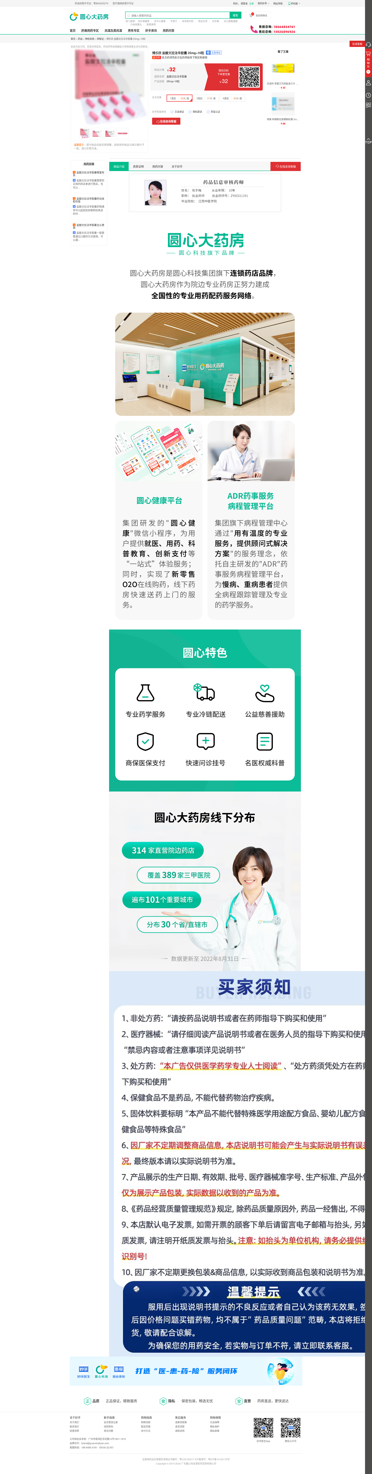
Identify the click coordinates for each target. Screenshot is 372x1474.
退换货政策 (181, 1422)
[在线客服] (368, 43)
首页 (73, 30)
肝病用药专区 (90, 30)
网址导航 (278, 3)
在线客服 (357, 44)
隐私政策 (214, 1430)
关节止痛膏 (160, 21)
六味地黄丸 (136, 24)
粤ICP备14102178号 (219, 1459)
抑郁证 (100, 38)
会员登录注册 (111, 1422)
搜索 (235, 15)
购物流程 (145, 1422)
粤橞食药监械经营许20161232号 (99, 3)
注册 (251, 3)
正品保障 (214, 1422)
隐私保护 (214, 1426)
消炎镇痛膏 (143, 21)
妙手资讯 (151, 30)
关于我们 (74, 1422)
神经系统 (89, 38)
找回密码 (108, 1426)
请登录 (244, 3)
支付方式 (145, 1430)
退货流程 (179, 1426)
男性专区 (134, 30)
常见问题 (108, 1430)
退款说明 (179, 1430)
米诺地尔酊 (188, 21)
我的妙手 (262, 3)
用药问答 (168, 30)
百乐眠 (215, 21)
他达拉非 (203, 21)
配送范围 (145, 1426)
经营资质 (74, 1430)
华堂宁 (173, 21)
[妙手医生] (89, 16)
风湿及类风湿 (113, 30)
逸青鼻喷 (151, 24)
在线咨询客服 (168, 121)
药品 (80, 38)
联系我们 (74, 1426)
